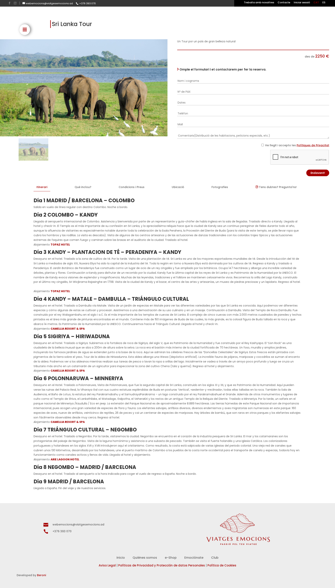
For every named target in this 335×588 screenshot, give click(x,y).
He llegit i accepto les (297, 145)
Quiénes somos (145, 557)
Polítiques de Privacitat (313, 145)
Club (214, 557)
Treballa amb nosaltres (259, 2)
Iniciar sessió (302, 2)
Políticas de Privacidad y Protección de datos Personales (161, 565)
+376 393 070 (87, 3)
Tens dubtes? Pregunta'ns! (277, 187)
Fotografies (220, 187)
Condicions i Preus (131, 187)
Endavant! (318, 173)
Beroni (41, 575)
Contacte (284, 2)
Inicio (121, 557)
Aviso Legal (107, 565)
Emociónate (193, 557)
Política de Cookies (221, 565)
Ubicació (178, 187)
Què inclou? (83, 187)
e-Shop (171, 557)
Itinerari (41, 187)
